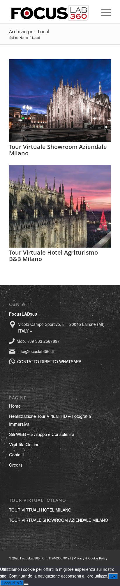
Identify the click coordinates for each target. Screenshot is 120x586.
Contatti (16, 454)
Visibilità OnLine (24, 444)
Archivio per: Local (29, 31)
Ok (113, 576)
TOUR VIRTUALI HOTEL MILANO (40, 510)
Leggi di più (12, 583)
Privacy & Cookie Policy (90, 558)
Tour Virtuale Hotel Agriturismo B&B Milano (53, 255)
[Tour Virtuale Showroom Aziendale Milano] (60, 140)
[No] (26, 584)
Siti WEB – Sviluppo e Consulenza (41, 434)
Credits (16, 465)
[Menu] (103, 11)
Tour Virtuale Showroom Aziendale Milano (58, 150)
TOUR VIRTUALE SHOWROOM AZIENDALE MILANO (58, 520)
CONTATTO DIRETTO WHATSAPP (49, 361)
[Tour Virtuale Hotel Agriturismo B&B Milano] (60, 246)
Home (15, 406)
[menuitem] (103, 11)
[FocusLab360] (50, 11)
